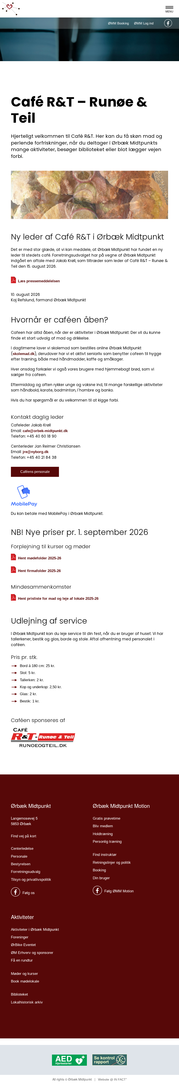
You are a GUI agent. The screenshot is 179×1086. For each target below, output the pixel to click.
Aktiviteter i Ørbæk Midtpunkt (35, 929)
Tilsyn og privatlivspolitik (31, 879)
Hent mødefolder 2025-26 (39, 558)
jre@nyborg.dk (35, 452)
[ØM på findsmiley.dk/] (110, 1060)
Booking (99, 870)
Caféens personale (35, 472)
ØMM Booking (118, 23)
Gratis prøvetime (106, 818)
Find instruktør (105, 855)
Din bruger (101, 878)
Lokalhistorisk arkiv (27, 1002)
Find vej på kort (23, 836)
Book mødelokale (25, 981)
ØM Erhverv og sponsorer (32, 953)
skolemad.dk (23, 354)
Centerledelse (22, 848)
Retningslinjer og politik (112, 862)
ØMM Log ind (143, 23)
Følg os (28, 893)
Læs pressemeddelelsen (39, 281)
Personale (19, 856)
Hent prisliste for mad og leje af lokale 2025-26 (58, 598)
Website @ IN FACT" (112, 1079)
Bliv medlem (103, 826)
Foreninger (19, 937)
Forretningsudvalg (25, 872)
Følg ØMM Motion (118, 891)
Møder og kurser (24, 974)
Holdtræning (103, 834)
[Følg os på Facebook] (167, 23)
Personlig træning (107, 841)
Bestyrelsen (20, 864)
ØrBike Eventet (23, 945)
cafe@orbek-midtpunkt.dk (45, 431)
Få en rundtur (22, 960)
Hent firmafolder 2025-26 (39, 571)
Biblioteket (19, 994)
